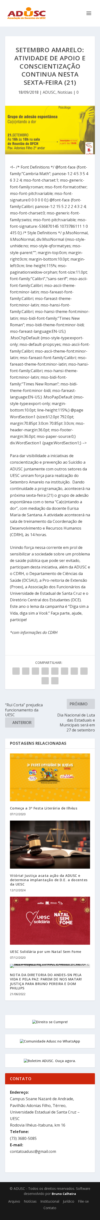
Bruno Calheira (64, 1194)
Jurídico (68, 1201)
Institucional (49, 1201)
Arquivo (14, 1201)
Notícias (65, 92)
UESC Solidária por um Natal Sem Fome (45, 951)
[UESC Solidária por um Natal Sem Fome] (50, 920)
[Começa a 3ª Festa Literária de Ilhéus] (50, 777)
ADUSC (49, 92)
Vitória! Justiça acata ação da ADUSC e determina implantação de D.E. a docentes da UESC (49, 880)
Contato (49, 1208)
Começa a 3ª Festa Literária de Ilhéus (43, 808)
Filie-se (83, 1201)
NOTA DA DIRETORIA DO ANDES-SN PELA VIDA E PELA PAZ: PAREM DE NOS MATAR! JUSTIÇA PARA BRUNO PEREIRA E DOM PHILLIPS (46, 981)
